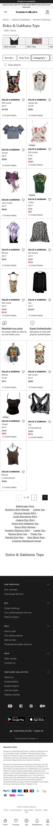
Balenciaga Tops (25, 506)
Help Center (10, 658)
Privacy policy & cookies (25, 738)
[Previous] (19, 497)
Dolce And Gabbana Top (25, 523)
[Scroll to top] (45, 497)
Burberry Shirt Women (17, 509)
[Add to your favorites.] (23, 100)
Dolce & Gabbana (21, 19)
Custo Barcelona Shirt (25, 516)
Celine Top (39, 509)
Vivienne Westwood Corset (26, 541)
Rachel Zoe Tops (14, 537)
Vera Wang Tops (36, 537)
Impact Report (11, 686)
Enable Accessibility (26, 1)
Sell (6, 626)
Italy (26, 812)
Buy (6, 603)
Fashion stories (12, 694)
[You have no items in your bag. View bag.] (47, 12)
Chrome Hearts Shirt (25, 513)
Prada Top (36, 534)
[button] (47, 12)
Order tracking (11, 608)
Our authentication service (18, 612)
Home (6, 19)
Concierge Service (13, 594)
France (6, 810)
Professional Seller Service (18, 644)
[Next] (34, 497)
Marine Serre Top (17, 534)
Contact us (9, 663)
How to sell (10, 631)
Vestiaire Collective (16, 672)
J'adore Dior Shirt (25, 520)
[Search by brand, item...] (5, 12)
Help (7, 653)
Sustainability (11, 681)
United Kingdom (16, 810)
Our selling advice (13, 635)
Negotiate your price (12, 328)
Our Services (11, 584)
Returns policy (11, 617)
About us (9, 677)
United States (28, 810)
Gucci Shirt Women (24, 527)
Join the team (11, 690)
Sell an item (10, 640)
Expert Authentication (41, 328)
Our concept (10, 589)
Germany (38, 810)
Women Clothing (41, 19)
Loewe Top (39, 530)
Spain (45, 810)
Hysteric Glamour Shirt (17, 530)
